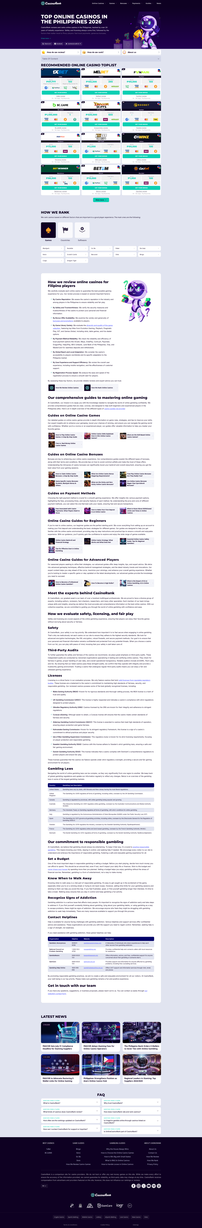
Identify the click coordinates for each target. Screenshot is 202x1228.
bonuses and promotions (63, 321)
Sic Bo (78, 1156)
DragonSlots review (101, 128)
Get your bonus (60, 92)
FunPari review (141, 96)
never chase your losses (58, 869)
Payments (136, 3)
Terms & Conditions (70, 1225)
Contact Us (152, 1153)
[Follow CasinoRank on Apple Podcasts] (159, 1186)
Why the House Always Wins (117, 1149)
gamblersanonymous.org (92, 943)
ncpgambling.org (90, 949)
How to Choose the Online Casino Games (117, 1153)
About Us (152, 1149)
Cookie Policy (105, 1225)
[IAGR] (119, 1206)
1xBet (48, 1149)
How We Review (152, 1156)
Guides (148, 3)
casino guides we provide (114, 409)
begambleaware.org (91, 955)
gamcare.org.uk (89, 962)
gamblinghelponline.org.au (93, 968)
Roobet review (141, 128)
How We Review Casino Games (78, 1164)
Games (112, 3)
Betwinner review (60, 191)
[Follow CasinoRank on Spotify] (154, 1186)
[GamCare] (105, 1206)
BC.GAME (48, 1153)
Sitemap (136, 1225)
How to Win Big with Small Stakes (117, 1156)
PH (43, 1186)
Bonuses (123, 3)
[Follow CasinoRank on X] (144, 1186)
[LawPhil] (80, 1206)
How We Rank (152, 1160)
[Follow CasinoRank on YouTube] (149, 1186)
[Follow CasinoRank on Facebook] (133, 1186)
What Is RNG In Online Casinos (117, 1160)
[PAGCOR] (72, 1206)
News (159, 3)
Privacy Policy (152, 1164)
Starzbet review (141, 191)
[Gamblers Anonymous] (90, 1206)
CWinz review (141, 160)
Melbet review (101, 96)
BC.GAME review (60, 128)
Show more (100, 200)
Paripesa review (60, 160)
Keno (78, 1153)
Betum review (101, 191)
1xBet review (60, 96)
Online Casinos (98, 3)
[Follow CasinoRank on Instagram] (138, 1186)
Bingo (78, 1149)
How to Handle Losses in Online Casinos (117, 1164)
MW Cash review (101, 160)
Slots (78, 1160)
